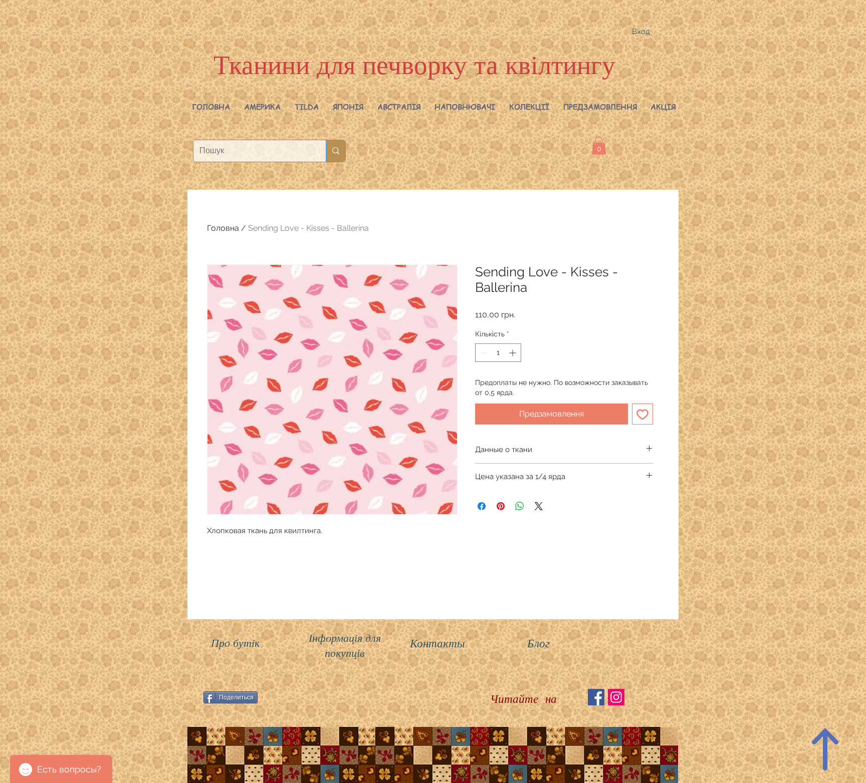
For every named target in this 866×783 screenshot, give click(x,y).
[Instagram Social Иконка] (616, 697)
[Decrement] (483, 352)
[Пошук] (335, 151)
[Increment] (513, 352)
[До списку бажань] (642, 414)
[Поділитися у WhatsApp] (520, 506)
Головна (223, 228)
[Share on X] (539, 506)
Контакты (437, 642)
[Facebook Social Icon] (596, 697)
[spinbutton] (498, 352)
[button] (262, 106)
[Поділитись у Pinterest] (501, 506)
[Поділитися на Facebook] (482, 506)
